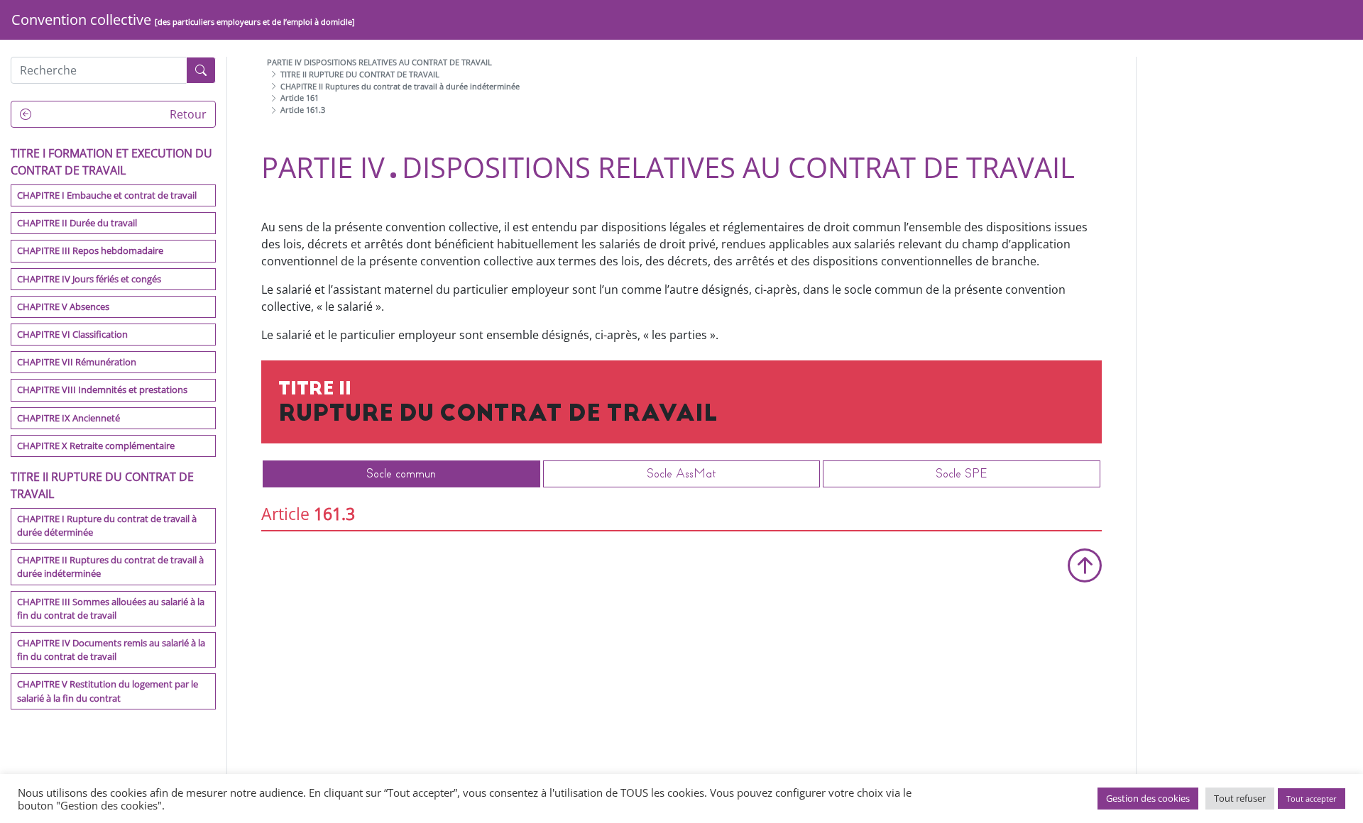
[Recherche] (201, 70)
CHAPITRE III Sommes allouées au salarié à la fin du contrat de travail (110, 608)
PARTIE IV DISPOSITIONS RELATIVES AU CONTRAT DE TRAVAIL (379, 62)
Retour (187, 114)
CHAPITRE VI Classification (72, 334)
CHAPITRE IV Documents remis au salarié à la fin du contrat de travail (111, 649)
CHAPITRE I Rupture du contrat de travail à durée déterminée (107, 525)
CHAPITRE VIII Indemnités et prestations (102, 389)
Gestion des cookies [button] (1148, 798)
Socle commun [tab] (401, 473)
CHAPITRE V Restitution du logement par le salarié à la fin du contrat (107, 691)
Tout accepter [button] (1311, 798)
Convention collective (183, 19)
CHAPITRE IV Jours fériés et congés (89, 278)
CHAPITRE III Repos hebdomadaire (90, 250)
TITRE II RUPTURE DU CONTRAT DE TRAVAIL (359, 74)
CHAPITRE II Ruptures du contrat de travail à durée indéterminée (110, 566)
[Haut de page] (1085, 565)
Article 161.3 (302, 109)
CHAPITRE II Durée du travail (77, 222)
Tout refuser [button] (1240, 798)
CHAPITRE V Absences (63, 306)
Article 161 (299, 97)
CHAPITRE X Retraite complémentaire (96, 445)
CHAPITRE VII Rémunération (76, 361)
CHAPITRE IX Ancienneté (68, 418)
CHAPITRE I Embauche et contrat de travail (107, 195)
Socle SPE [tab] (961, 473)
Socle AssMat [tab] (681, 473)
